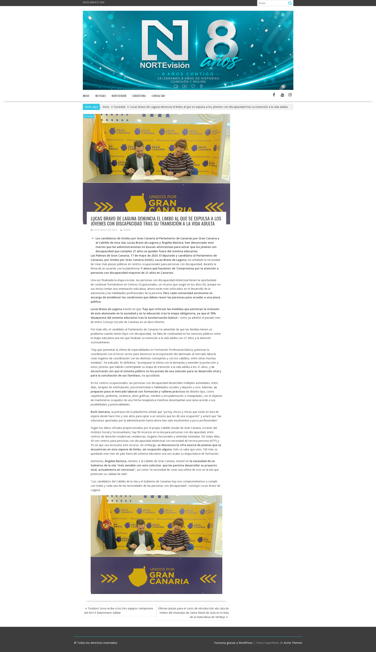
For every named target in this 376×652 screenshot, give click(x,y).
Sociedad (89, 116)
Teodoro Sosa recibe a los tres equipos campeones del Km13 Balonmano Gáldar (118, 610)
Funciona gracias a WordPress (233, 643)
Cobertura (139, 96)
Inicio (86, 96)
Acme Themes (293, 643)
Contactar (158, 96)
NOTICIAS (100, 96)
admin (127, 230)
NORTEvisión (119, 96)
